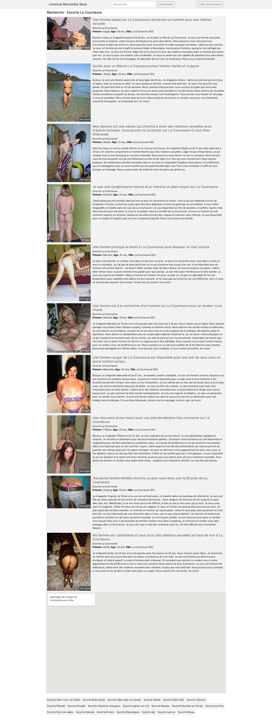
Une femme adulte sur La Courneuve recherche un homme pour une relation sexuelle (152, 22)
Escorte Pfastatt (56, 705)
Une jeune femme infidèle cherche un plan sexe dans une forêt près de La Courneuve (150, 480)
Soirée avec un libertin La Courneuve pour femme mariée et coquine (146, 66)
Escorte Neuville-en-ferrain (187, 705)
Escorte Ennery (105, 712)
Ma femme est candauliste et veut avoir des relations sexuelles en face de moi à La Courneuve (158, 537)
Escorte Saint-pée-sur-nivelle (124, 699)
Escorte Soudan (76, 705)
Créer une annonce (210, 4)
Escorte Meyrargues (128, 712)
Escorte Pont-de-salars (60, 712)
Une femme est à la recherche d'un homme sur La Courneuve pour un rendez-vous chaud (157, 308)
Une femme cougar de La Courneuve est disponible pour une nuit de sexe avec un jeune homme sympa (157, 359)
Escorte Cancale (85, 712)
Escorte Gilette (152, 699)
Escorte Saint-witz (173, 699)
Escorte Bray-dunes (94, 699)
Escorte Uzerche (196, 699)
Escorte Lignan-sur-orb (136, 705)
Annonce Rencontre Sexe (68, 4)
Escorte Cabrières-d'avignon (104, 705)
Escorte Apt (148, 712)
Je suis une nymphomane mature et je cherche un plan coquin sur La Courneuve (155, 187)
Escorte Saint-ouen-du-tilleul (63, 699)
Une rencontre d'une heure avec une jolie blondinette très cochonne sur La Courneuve (151, 420)
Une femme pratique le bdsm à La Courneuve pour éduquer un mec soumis (151, 247)
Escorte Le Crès (215, 705)
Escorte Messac (161, 705)
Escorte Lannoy (166, 712)
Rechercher (166, 4)
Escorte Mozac (186, 712)
